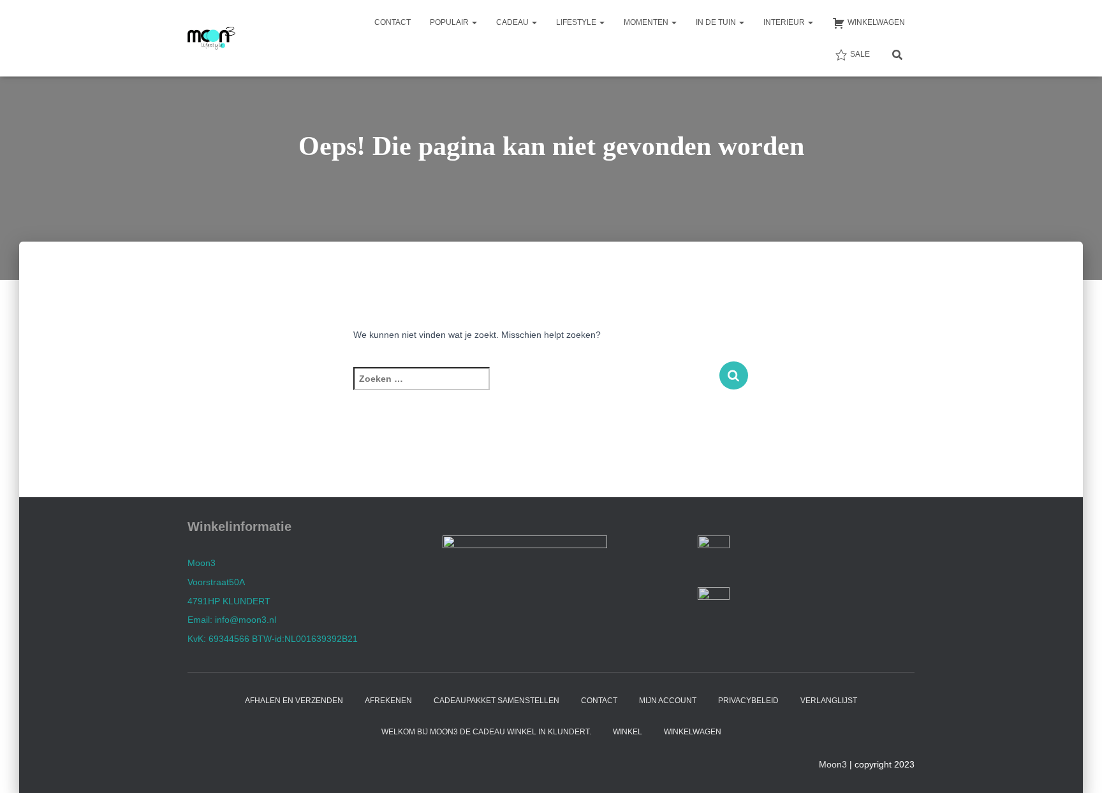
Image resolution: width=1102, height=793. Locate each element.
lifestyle (577, 22)
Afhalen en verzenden (294, 700)
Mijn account (667, 700)
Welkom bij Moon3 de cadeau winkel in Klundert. (486, 731)
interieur (785, 22)
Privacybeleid (748, 700)
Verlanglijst (828, 700)
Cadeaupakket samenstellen (496, 700)
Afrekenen (388, 700)
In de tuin (717, 22)
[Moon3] (211, 38)
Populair (450, 22)
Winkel (627, 731)
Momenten (647, 22)
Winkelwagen (692, 731)
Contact (392, 22)
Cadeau (513, 22)
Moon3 (833, 764)
